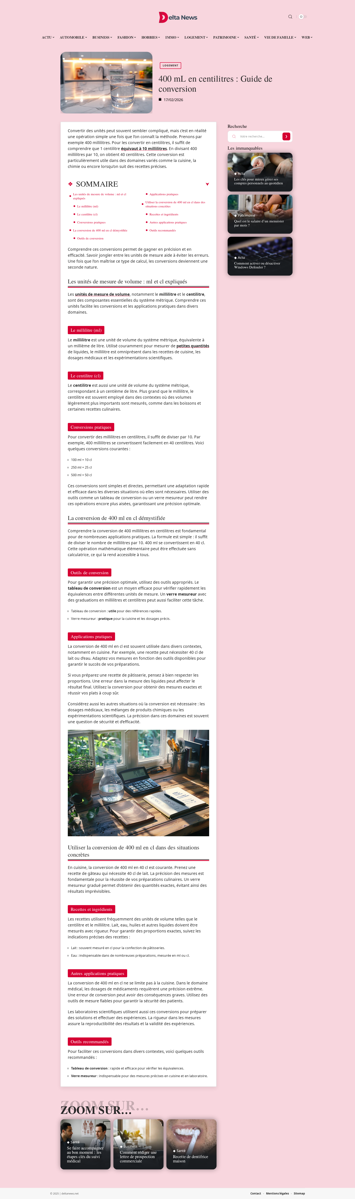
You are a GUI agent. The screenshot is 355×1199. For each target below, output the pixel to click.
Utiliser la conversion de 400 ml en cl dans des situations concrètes (175, 204)
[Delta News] (177, 16)
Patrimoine (246, 215)
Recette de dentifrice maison (190, 1159)
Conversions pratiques (91, 222)
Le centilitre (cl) (87, 214)
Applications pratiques (164, 194)
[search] (290, 17)
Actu (241, 173)
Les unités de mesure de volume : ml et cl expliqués (99, 196)
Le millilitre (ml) (87, 206)
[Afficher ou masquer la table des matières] (163, 184)
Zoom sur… (96, 1109)
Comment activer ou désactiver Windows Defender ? (257, 265)
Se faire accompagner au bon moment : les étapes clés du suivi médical (85, 1154)
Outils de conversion (90, 238)
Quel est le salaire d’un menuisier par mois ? (259, 222)
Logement (170, 65)
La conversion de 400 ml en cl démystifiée (100, 230)
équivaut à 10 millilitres (144, 148)
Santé (75, 1142)
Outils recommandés (163, 230)
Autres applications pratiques (168, 222)
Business (130, 1146)
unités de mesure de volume (102, 294)
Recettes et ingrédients (164, 214)
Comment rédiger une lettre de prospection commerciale (138, 1156)
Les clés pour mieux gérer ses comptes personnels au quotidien (258, 181)
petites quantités (192, 346)
